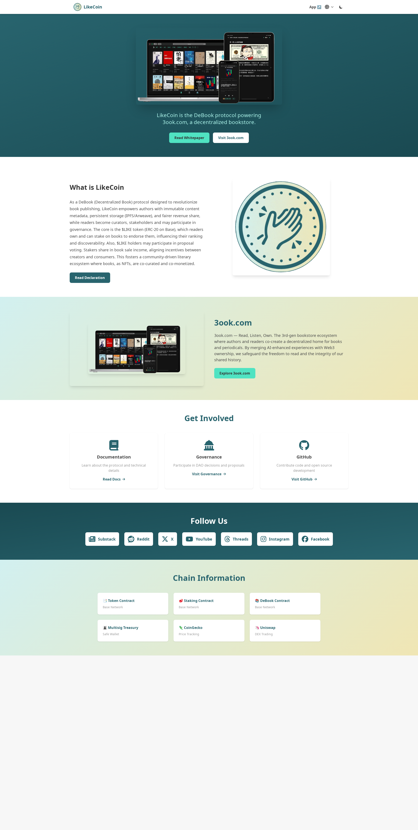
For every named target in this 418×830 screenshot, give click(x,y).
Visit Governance (206, 474)
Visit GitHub (302, 479)
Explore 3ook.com (234, 373)
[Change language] (329, 7)
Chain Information (209, 578)
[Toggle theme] (341, 7)
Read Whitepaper (189, 137)
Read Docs (112, 479)
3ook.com (233, 322)
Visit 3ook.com (231, 137)
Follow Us (209, 521)
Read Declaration (90, 277)
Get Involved (209, 418)
